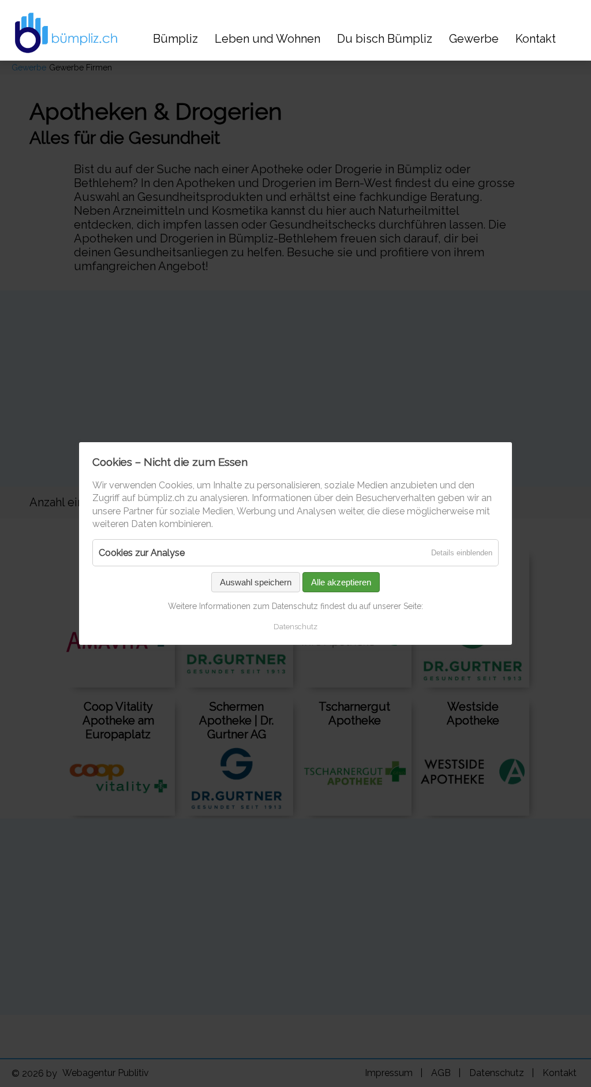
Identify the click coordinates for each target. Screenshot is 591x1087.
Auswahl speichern (255, 582)
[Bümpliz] (63, 32)
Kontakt (535, 39)
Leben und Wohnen (267, 39)
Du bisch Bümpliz (384, 39)
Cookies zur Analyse (142, 552)
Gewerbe (474, 39)
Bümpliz (175, 39)
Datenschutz (295, 626)
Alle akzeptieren (341, 582)
